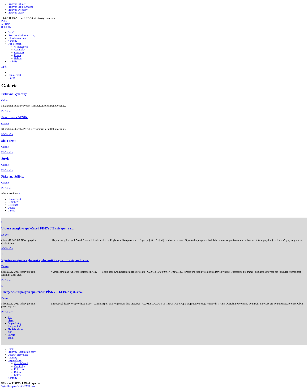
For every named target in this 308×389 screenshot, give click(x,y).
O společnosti (14, 43)
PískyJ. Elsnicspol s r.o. (6, 24)
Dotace (17, 55)
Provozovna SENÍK (14, 117)
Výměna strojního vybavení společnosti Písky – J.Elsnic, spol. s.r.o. (45, 260)
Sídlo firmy (8, 140)
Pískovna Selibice (17, 4)
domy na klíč (14, 324)
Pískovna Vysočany (18, 9)
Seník (11, 336)
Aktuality (12, 41)
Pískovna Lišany (16, 12)
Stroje (5, 158)
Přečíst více (7, 111)
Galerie (17, 58)
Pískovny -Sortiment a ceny (22, 35)
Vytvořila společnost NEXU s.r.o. (18, 386)
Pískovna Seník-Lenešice (20, 6)
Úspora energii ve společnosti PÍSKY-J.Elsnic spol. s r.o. (37, 228)
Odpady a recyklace (18, 38)
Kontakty (12, 61)
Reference (19, 52)
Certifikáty (19, 49)
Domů (11, 32)
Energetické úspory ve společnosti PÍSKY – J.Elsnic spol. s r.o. (42, 292)
